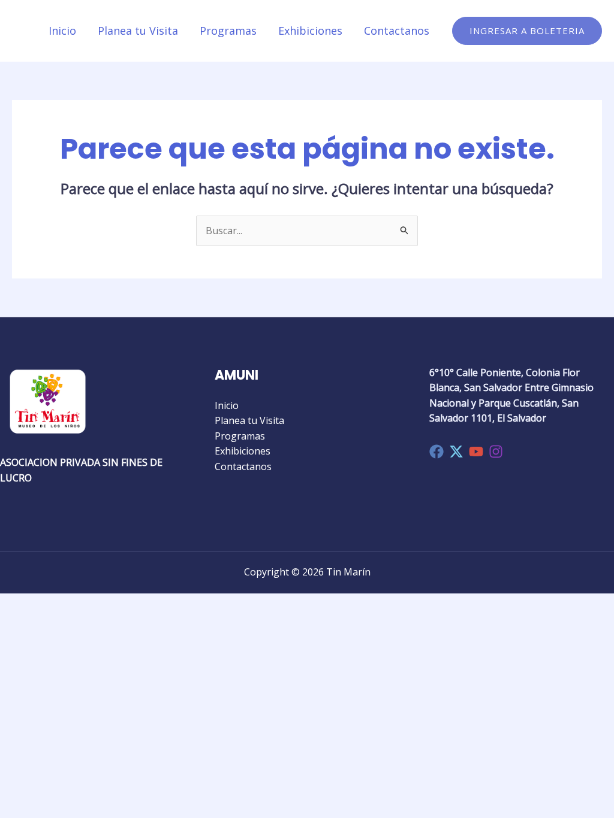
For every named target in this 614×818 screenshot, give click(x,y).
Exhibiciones (310, 30)
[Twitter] (456, 451)
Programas (228, 30)
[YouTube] (476, 451)
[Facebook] (436, 451)
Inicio (62, 30)
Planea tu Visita (138, 30)
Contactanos (396, 30)
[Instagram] (496, 451)
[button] (527, 31)
